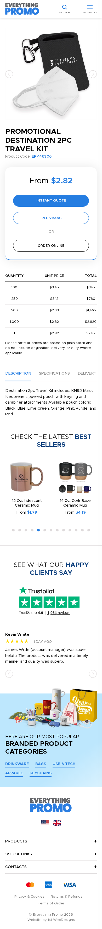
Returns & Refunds (66, 896)
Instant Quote (51, 200)
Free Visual (51, 218)
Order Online (51, 246)
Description (18, 373)
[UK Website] (57, 825)
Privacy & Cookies (29, 896)
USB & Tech (64, 764)
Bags (40, 764)
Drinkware (17, 764)
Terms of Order (51, 903)
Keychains (41, 773)
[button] (9, 74)
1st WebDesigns (61, 920)
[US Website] (45, 825)
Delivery (87, 373)
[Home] (22, 9)
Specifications (54, 373)
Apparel (14, 773)
